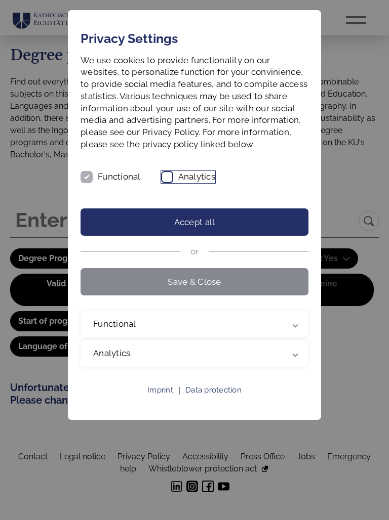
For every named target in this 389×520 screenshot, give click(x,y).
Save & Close (194, 282)
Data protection (213, 402)
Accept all (194, 222)
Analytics (196, 176)
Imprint (160, 402)
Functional (119, 176)
